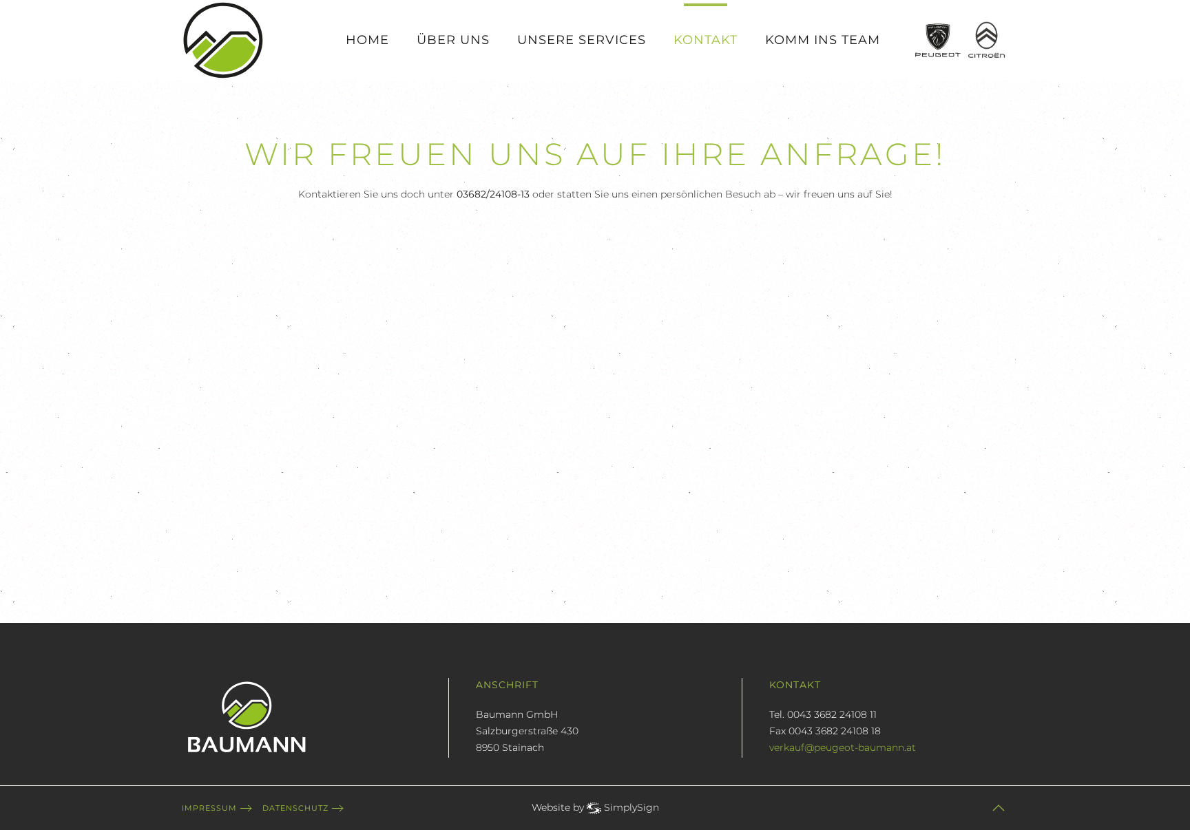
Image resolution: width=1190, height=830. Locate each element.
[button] (998, 808)
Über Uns (453, 39)
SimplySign (631, 807)
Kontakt (706, 39)
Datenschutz (295, 808)
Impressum (209, 808)
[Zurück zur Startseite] (223, 40)
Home (367, 39)
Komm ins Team (822, 39)
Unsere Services (581, 39)
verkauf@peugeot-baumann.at (842, 747)
